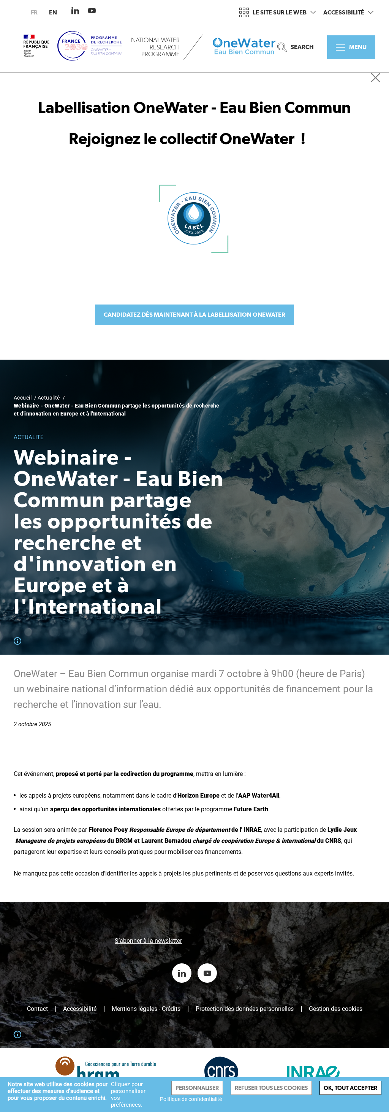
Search (302, 47)
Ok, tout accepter (350, 1088)
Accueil (23, 398)
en (53, 12)
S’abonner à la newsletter (148, 940)
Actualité (49, 398)
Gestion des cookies (335, 1009)
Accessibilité (343, 12)
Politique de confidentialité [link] (191, 1099)
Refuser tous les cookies (271, 1088)
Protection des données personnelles (245, 1009)
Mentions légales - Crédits (146, 1009)
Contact (37, 1009)
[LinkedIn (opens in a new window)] (75, 10)
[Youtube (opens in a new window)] (92, 10)
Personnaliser (197, 1088)
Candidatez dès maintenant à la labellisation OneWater (194, 314)
